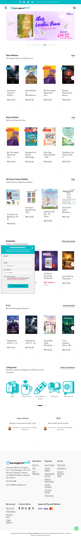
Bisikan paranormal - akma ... (67, 93)
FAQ (33, 468)
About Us (35, 465)
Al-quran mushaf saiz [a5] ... (30, 210)
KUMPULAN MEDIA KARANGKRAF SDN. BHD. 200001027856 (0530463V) (42, 533)
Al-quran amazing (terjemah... (49, 276)
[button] (27, 45)
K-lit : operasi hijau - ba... (67, 343)
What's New (61, 465)
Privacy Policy (49, 495)
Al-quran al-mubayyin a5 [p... (12, 217)
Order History (10, 511)
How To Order (49, 465)
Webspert (47, 535)
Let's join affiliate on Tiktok (60, 474)
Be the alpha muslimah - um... (50, 93)
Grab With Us (61, 468)
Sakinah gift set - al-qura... (49, 214)
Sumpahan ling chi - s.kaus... (11, 93)
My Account (10, 508)
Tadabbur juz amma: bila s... (68, 155)
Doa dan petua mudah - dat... (49, 155)
